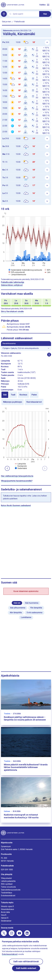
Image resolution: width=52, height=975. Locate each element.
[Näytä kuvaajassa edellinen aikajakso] (7, 468)
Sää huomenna (31, 603)
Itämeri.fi (4, 918)
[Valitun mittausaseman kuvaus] (49, 355)
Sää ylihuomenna (17, 608)
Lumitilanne (26, 617)
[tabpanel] (26, 438)
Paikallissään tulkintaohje (12, 282)
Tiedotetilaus (6, 893)
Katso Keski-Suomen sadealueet (16, 505)
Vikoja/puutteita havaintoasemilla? (17, 481)
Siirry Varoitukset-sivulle (12, 311)
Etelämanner (6, 921)
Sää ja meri (6, 21)
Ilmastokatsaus (7, 909)
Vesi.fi (3, 915)
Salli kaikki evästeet (26, 968)
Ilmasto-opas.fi (7, 906)
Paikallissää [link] (19, 21)
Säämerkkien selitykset (12, 285)
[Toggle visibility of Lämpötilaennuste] (17, 274)
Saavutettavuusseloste (10, 890)
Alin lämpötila (16, 612)
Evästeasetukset (8, 895)
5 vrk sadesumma (34, 612)
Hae (45, 14)
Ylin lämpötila (36, 608)
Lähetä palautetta (8, 881)
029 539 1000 (7, 869)
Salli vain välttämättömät (26, 961)
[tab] (4, 395)
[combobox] (25, 14)
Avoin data (5, 912)
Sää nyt (17, 603)
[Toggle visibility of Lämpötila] (20, 464)
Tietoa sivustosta (8, 887)
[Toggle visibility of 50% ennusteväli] (16, 272)
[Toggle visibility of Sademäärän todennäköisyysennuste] (25, 270)
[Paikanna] (4, 14)
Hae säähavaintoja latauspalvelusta (17, 476)
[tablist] (26, 398)
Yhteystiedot (6, 878)
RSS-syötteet (6, 884)
